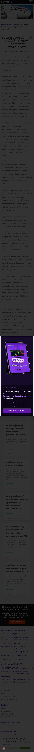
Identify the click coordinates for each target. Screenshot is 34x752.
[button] (31, 338)
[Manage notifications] (3, 748)
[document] (17, 376)
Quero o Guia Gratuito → (17, 411)
